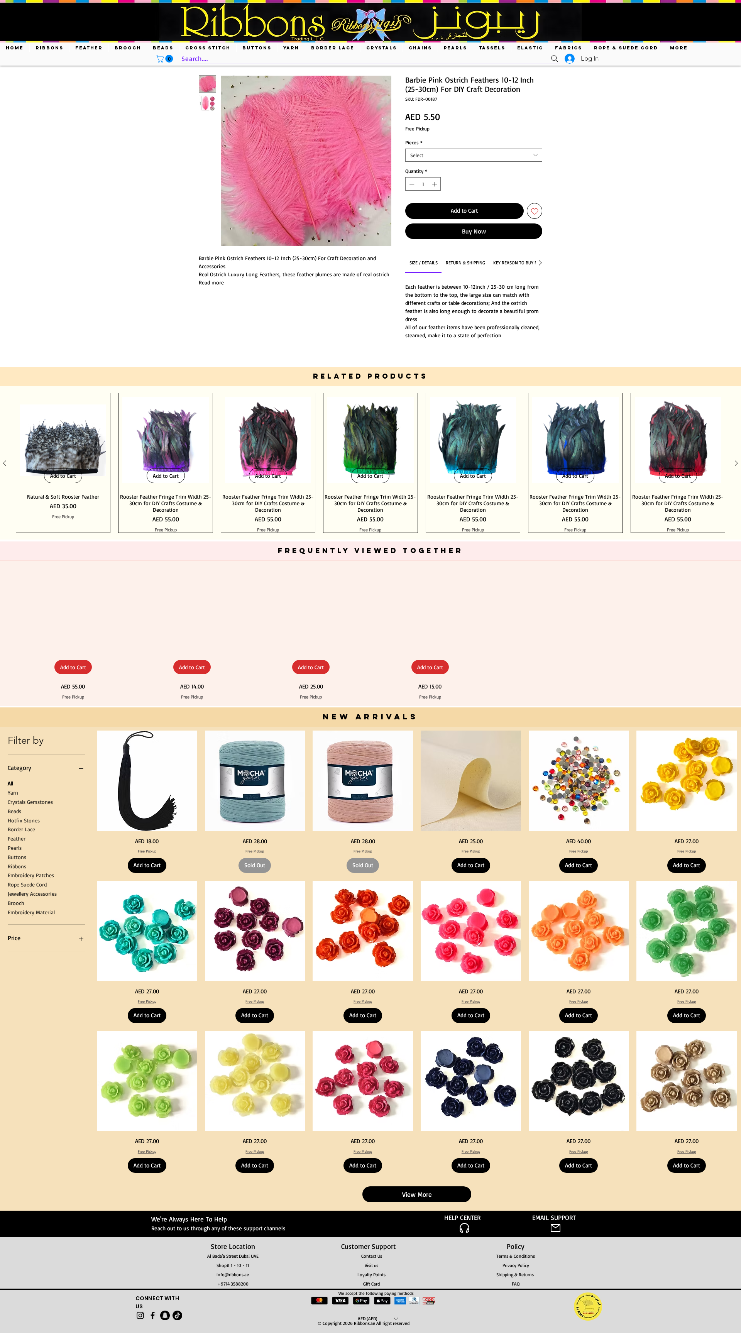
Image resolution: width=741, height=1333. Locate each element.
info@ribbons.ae (233, 1274)
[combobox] (473, 155)
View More (417, 1194)
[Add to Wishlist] (535, 211)
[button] (165, 59)
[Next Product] (736, 463)
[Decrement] (411, 184)
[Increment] (435, 184)
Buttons (17, 857)
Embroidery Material (31, 912)
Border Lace (21, 829)
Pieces (414, 142)
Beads (14, 811)
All (10, 783)
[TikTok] (177, 1315)
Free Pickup (417, 128)
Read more (211, 282)
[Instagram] (140, 1315)
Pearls (15, 847)
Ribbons (17, 866)
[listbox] (378, 1318)
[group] (370, 462)
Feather (16, 838)
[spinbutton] (423, 184)
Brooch (16, 903)
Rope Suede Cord (27, 884)
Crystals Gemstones (30, 801)
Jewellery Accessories (32, 893)
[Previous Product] (4, 463)
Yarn (13, 792)
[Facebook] (152, 1315)
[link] (423, 263)
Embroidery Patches (31, 875)
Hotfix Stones (24, 820)
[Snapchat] (165, 1315)
